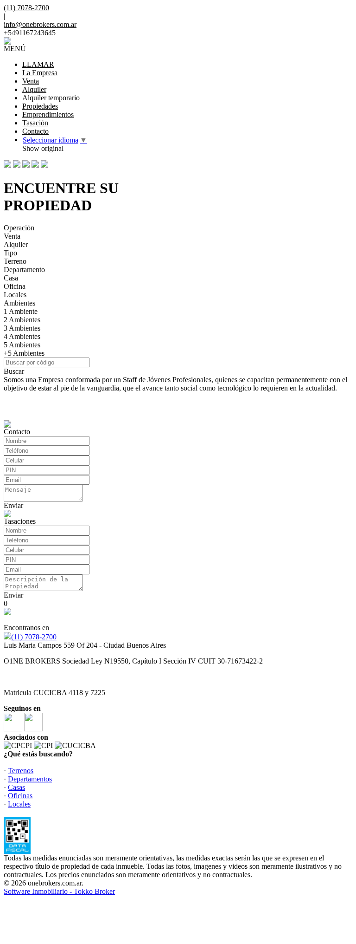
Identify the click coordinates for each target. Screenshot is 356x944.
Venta (30, 81)
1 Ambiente (21, 311)
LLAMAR (38, 64)
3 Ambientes (22, 328)
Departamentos (30, 779)
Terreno (15, 261)
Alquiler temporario (51, 98)
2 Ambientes (22, 320)
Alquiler (34, 89)
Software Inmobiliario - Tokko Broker (59, 891)
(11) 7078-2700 (34, 637)
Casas (16, 787)
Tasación (35, 123)
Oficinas (20, 796)
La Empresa (39, 73)
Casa (11, 278)
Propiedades (40, 106)
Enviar (13, 505)
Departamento (24, 269)
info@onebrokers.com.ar (40, 24)
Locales (15, 295)
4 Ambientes (22, 336)
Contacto (35, 131)
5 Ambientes (22, 345)
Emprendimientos (48, 114)
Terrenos (20, 771)
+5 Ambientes (24, 353)
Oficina (14, 286)
